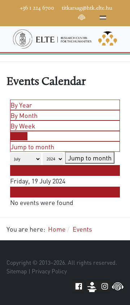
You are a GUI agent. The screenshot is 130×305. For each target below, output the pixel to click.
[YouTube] (49, 16)
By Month (24, 115)
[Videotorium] (38, 16)
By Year (21, 105)
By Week (22, 126)
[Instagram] (60, 16)
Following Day (30, 192)
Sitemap (16, 271)
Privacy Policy (49, 271)
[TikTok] (70, 16)
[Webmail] (92, 16)
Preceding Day (31, 170)
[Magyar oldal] (103, 18)
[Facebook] (27, 16)
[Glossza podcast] (81, 18)
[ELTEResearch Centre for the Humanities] (65, 39)
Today (18, 136)
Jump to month (32, 146)
